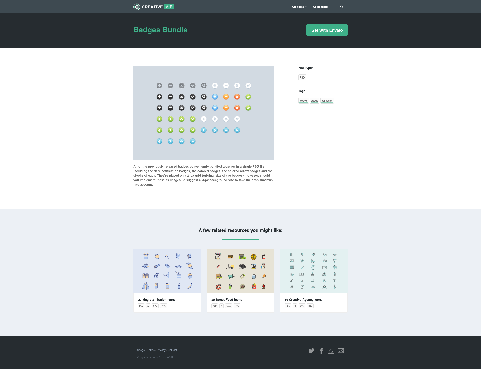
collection (327, 100)
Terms (151, 350)
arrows (303, 100)
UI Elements (320, 6)
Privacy (161, 350)
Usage (141, 350)
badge (314, 100)
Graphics (298, 6)
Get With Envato (327, 30)
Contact (172, 350)
